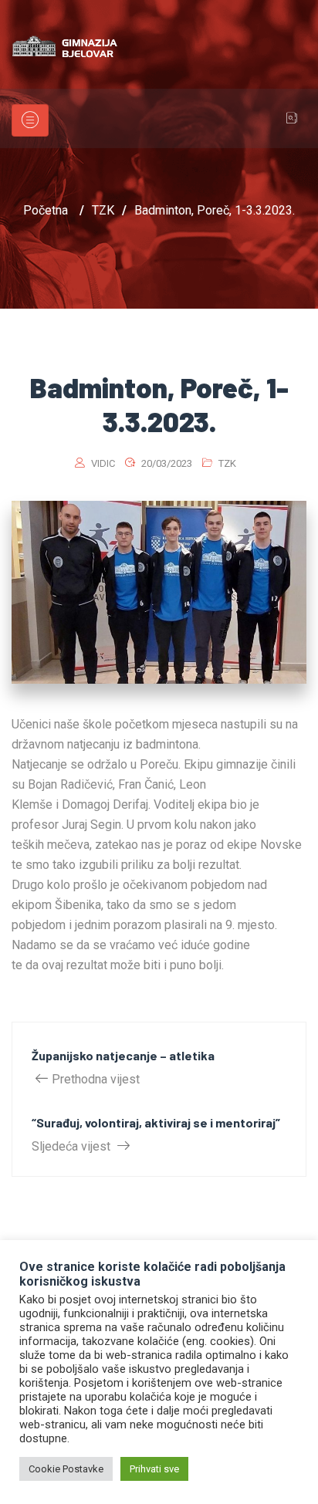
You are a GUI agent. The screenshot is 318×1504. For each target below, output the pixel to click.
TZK (227, 463)
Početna (45, 210)
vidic (103, 463)
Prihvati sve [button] (154, 1469)
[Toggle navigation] (30, 120)
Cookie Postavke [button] (66, 1469)
